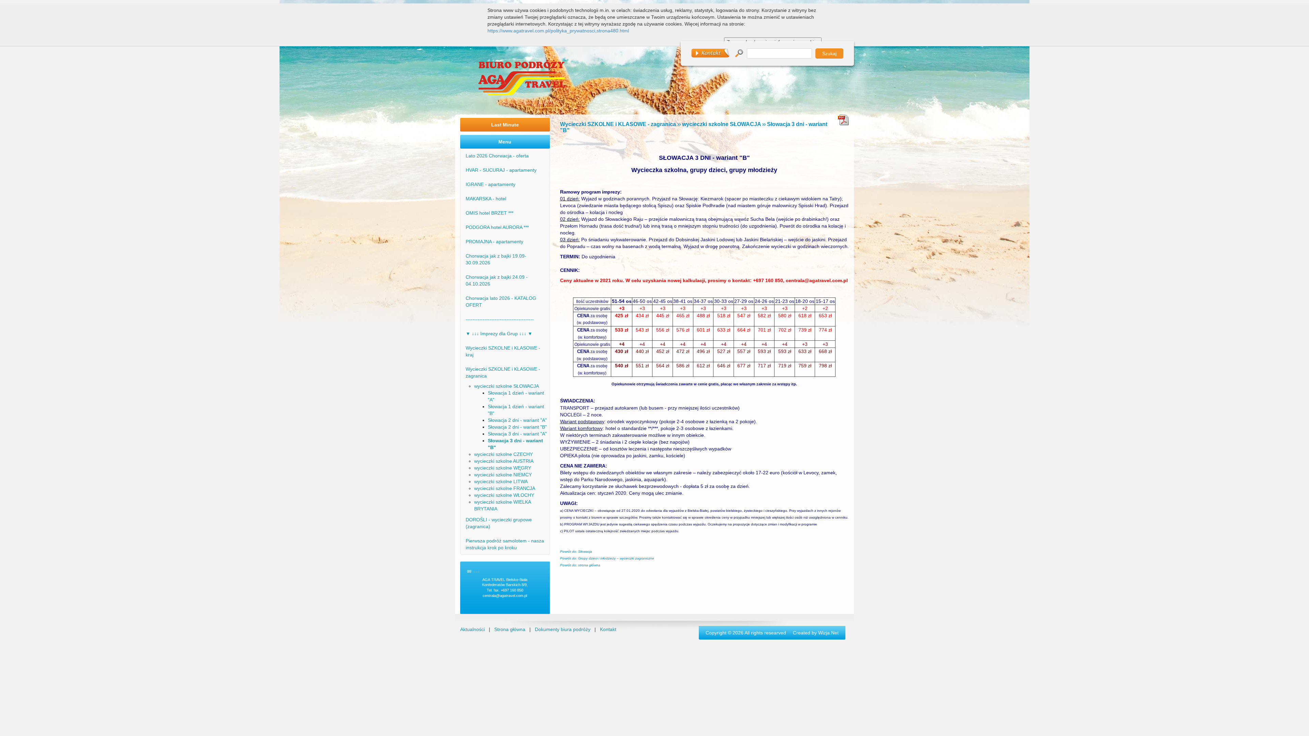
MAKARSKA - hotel (486, 198)
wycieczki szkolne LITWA (501, 481)
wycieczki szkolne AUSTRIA (503, 461)
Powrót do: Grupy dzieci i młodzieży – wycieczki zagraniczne (607, 558)
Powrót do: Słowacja (576, 551)
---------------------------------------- (500, 319)
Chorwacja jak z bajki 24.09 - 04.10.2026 (497, 280)
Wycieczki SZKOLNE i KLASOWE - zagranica (503, 372)
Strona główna (509, 629)
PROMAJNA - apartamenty (494, 241)
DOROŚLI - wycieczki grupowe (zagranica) (499, 523)
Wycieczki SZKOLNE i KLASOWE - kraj (503, 351)
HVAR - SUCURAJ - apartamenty (501, 170)
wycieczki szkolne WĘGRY (502, 468)
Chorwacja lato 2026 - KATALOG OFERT (501, 301)
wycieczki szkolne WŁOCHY (504, 495)
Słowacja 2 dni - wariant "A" (517, 420)
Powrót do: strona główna (580, 565)
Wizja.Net (828, 632)
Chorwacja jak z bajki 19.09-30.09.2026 (496, 259)
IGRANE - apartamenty (490, 184)
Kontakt (608, 629)
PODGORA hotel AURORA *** (497, 227)
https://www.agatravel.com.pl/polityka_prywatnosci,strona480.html (558, 30)
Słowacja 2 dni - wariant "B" (517, 427)
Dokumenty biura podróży (562, 629)
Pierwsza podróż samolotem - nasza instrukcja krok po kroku (505, 544)
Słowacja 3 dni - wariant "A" (517, 433)
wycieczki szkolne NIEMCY (503, 474)
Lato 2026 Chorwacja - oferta (497, 155)
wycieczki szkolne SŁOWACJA (506, 386)
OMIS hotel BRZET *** (489, 213)
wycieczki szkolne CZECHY (503, 454)
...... (476, 571)
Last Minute (505, 124)
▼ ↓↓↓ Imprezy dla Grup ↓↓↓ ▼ (499, 333)
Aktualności (472, 629)
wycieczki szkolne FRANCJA (504, 488)
